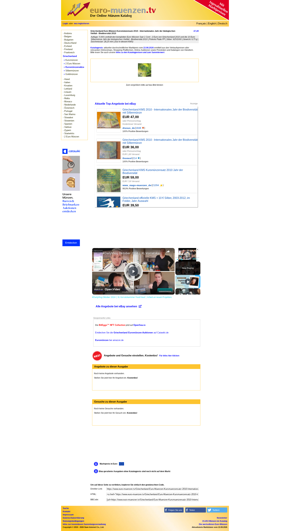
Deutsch (222, 23)
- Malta (66, 98)
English (212, 23)
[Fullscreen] (197, 259)
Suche (66, 508)
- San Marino (69, 114)
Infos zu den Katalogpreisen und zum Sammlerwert (140, 52)
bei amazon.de (109, 340)
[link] (97, 253)
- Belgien (67, 36)
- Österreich (68, 108)
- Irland (66, 79)
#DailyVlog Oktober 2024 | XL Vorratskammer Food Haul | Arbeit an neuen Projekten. (133, 253)
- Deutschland (69, 43)
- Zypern (67, 130)
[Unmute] (181, 259)
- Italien (66, 82)
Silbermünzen (72, 70)
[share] (168, 252)
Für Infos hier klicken (169, 356)
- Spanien (67, 124)
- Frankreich (69, 52)
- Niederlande (69, 104)
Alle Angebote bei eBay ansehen (116, 306)
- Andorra (67, 33)
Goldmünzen (71, 74)
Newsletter (222, 518)
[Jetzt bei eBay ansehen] (108, 120)
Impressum (68, 515)
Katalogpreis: (96, 48)
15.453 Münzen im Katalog (214, 521)
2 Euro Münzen (72, 63)
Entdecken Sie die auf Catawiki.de (131, 332)
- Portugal (67, 111)
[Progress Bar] (187, 257)
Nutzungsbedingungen (73, 521)
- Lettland (67, 88)
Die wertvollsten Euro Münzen (213, 524)
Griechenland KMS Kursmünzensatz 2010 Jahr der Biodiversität (153, 171)
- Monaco (67, 101)
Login (65, 23)
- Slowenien (68, 120)
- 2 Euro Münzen (71, 136)
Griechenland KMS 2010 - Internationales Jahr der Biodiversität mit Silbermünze (160, 111)
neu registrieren (81, 23)
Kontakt (66, 511)
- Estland (67, 46)
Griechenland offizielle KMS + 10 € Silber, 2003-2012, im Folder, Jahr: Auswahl (156, 199)
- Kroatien (67, 85)
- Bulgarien (68, 39)
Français (201, 23)
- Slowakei (68, 117)
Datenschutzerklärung (73, 518)
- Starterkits (68, 133)
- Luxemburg (69, 95)
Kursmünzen (71, 60)
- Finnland (67, 49)
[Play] (177, 259)
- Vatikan (67, 127)
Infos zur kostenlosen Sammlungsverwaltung (84, 524)
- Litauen (67, 92)
